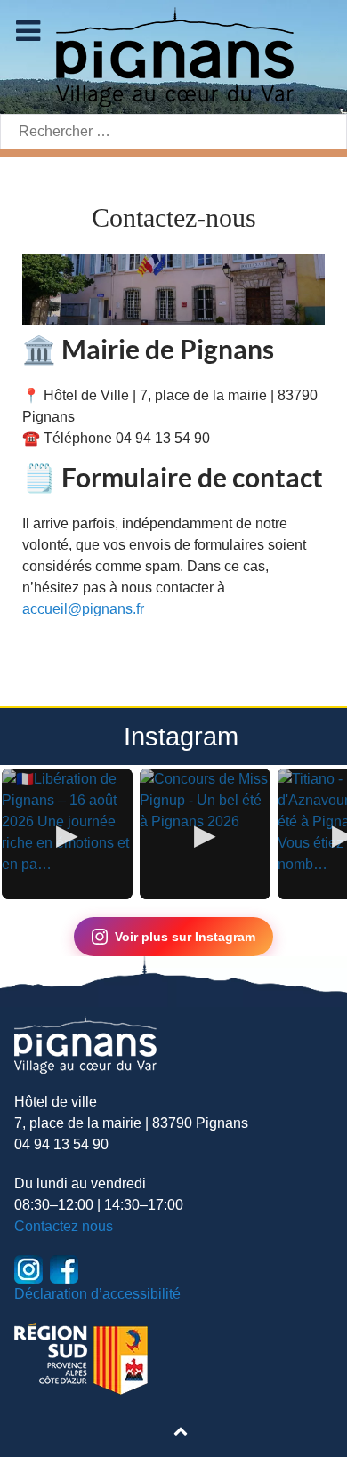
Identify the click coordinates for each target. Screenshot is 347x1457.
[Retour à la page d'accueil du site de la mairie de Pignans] (173, 55)
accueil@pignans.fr (83, 608)
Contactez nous (63, 1226)
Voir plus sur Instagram (185, 937)
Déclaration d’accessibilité (97, 1293)
